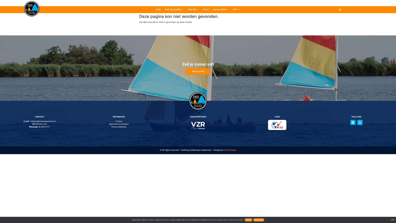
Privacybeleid (258, 220)
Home (158, 9)
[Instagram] (359, 122)
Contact (119, 121)
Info (235, 9)
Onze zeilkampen (173, 9)
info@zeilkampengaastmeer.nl (43, 121)
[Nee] (392, 220)
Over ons (192, 9)
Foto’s (206, 9)
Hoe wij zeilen (220, 9)
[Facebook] (353, 122)
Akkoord (248, 220)
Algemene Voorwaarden (119, 124)
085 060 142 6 (41, 124)
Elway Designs (229, 150)
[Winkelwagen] (340, 9)
